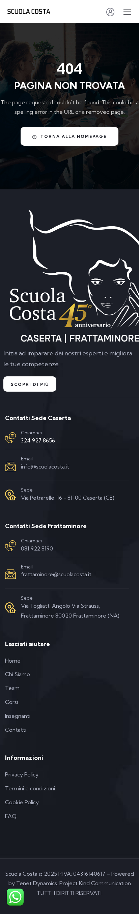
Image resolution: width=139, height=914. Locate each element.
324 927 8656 (38, 440)
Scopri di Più (30, 384)
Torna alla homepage (73, 136)
